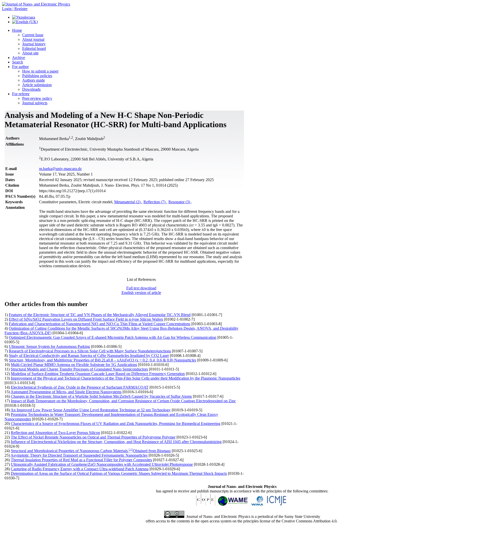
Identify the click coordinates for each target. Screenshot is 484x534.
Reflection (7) (154, 202)
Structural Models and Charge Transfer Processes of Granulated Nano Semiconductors (79, 369)
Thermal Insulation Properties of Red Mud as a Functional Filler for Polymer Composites (81, 460)
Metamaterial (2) (127, 202)
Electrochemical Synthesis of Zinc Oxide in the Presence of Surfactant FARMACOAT (79, 387)
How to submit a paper (40, 71)
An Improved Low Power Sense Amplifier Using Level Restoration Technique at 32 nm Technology (91, 410)
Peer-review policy (37, 98)
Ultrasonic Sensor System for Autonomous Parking (49, 346)
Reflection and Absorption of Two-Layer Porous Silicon (55, 432)
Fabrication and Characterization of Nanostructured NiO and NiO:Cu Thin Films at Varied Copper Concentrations (99, 324)
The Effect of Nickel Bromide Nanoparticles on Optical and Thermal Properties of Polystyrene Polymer (93, 437)
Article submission (37, 85)
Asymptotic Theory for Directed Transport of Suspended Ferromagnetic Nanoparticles (79, 455)
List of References (141, 279)
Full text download (141, 288)
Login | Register (14, 9)
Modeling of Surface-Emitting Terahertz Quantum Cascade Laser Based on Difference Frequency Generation (98, 374)
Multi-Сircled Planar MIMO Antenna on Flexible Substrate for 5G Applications (74, 364)
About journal (33, 39)
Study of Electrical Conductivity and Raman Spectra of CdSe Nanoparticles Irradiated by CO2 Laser (89, 355)
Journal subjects (34, 103)
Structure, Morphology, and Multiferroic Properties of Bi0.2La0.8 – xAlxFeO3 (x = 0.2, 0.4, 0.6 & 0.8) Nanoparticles (102, 360)
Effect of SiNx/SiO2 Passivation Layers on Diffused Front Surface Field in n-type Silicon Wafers (86, 319)
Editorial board (34, 48)
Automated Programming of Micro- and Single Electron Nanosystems (66, 392)
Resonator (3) (179, 202)
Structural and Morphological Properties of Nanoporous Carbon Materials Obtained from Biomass (91, 451)
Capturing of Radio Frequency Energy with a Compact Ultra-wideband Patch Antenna (79, 469)
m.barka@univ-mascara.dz (60, 168)
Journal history (34, 44)
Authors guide (33, 80)
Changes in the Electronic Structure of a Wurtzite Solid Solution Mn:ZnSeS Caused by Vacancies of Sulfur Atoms (101, 396)
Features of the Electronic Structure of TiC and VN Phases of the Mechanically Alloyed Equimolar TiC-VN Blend (100, 315)
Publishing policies (37, 76)
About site (30, 53)
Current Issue (32, 35)
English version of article (141, 292)
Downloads (31, 89)
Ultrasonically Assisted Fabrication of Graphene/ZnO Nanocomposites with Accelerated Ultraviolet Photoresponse (102, 464)
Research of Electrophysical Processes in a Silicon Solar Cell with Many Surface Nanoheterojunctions (90, 351)
